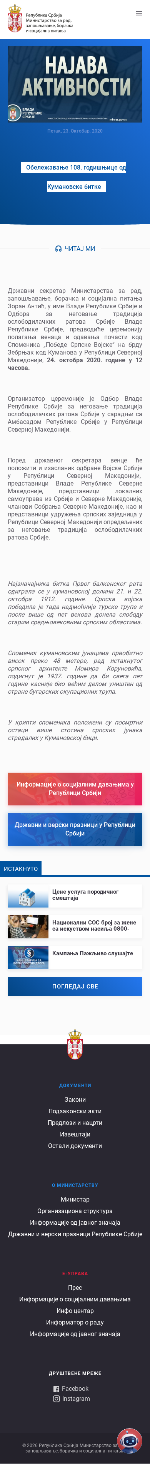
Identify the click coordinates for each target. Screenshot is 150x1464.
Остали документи (75, 1146)
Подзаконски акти (75, 1111)
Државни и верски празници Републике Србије (75, 1234)
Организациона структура (75, 1211)
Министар (75, 1199)
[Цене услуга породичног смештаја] (75, 892)
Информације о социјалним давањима (75, 1299)
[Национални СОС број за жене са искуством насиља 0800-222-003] (75, 923)
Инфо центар (75, 1310)
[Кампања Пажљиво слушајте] (75, 951)
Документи (75, 1085)
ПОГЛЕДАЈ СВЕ (75, 986)
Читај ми (80, 248)
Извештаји (75, 1134)
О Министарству (75, 1185)
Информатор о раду (75, 1322)
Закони (75, 1099)
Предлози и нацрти (75, 1122)
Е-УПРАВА (75, 1273)
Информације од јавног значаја (75, 1222)
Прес (75, 1287)
